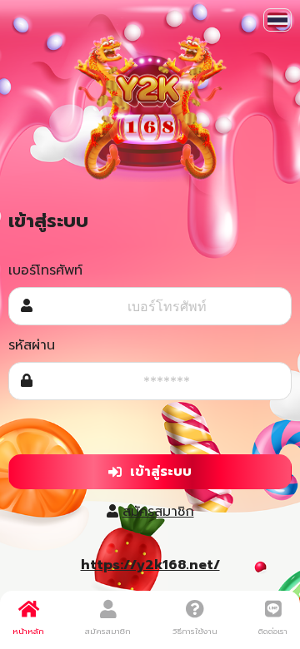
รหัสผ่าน (31, 345)
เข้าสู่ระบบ (161, 472)
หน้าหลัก (28, 631)
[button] (277, 20)
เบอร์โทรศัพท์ (45, 270)
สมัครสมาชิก (158, 512)
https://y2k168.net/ (150, 565)
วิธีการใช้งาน (195, 631)
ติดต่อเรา (273, 631)
